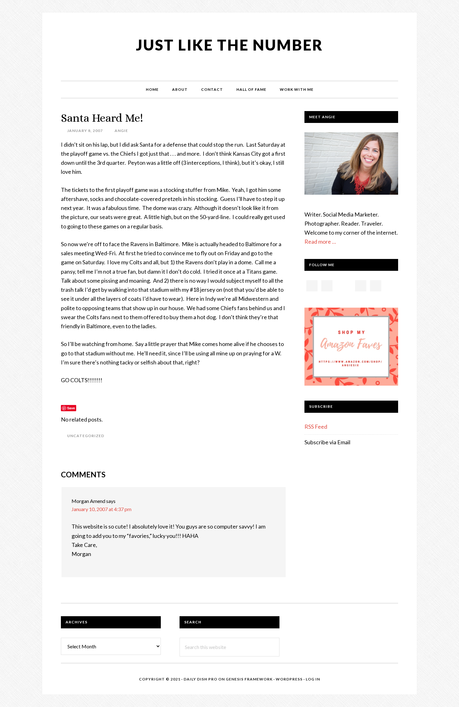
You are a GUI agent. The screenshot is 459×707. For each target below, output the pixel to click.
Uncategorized (85, 435)
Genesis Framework (249, 679)
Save (71, 408)
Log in (313, 679)
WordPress (289, 679)
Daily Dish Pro (200, 679)
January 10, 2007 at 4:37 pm (101, 509)
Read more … (320, 241)
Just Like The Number (229, 45)
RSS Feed (315, 426)
